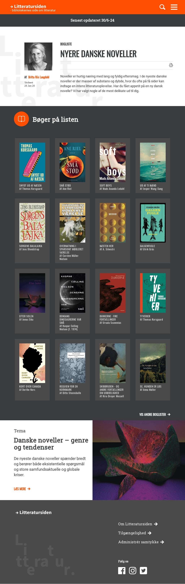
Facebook (121, 570)
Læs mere (31, 186)
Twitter (143, 570)
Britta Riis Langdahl (38, 77)
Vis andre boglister (152, 414)
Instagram (132, 570)
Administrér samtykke (138, 542)
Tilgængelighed (132, 533)
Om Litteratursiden (135, 524)
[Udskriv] (171, 65)
